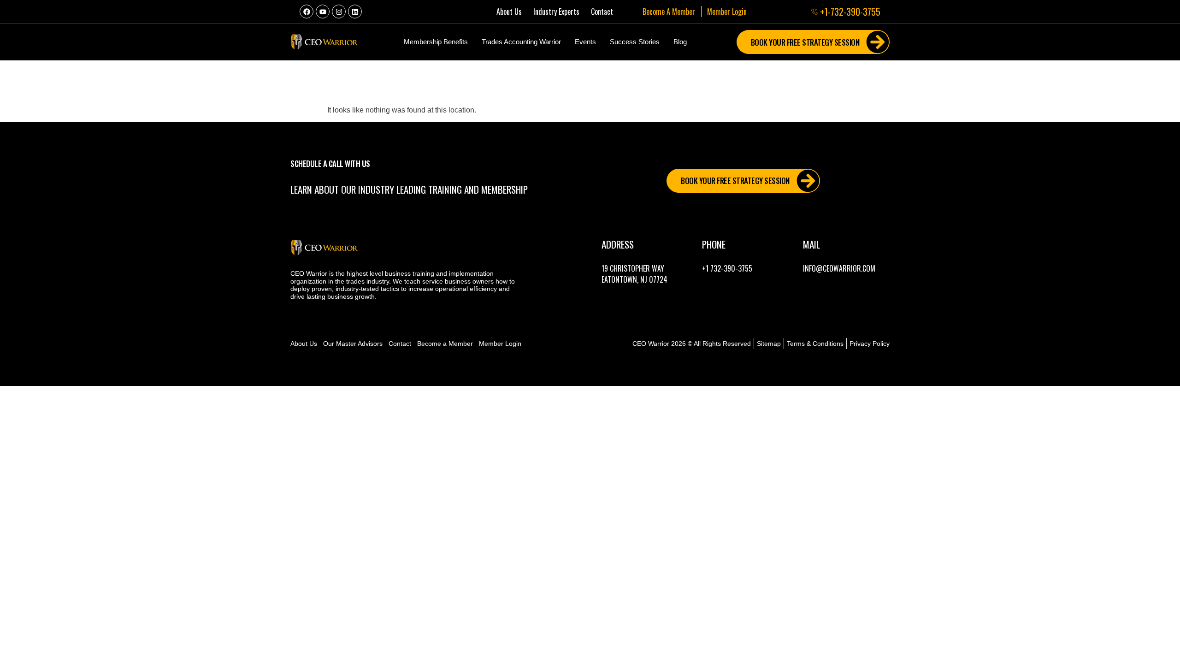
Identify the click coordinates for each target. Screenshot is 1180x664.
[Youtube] (323, 11)
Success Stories (635, 42)
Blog (680, 42)
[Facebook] (306, 11)
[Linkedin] (355, 11)
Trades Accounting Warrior (521, 42)
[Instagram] (339, 11)
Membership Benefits (436, 42)
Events (585, 42)
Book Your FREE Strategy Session (805, 42)
